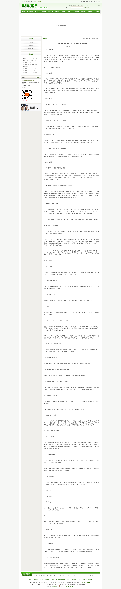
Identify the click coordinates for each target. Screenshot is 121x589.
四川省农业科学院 (89, 575)
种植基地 (77, 11)
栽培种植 (31, 45)
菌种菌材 (64, 11)
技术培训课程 (31, 48)
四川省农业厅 (80, 575)
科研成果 (44, 11)
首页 (89, 38)
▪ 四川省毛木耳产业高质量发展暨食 (29, 66)
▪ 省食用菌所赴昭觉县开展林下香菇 (29, 62)
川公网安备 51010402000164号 (67, 586)
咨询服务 (97, 11)
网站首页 (24, 11)
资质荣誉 (50, 11)
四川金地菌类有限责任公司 (73, 5)
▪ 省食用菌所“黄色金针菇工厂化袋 (29, 64)
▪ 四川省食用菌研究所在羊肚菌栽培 (29, 58)
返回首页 (83, 1)
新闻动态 (90, 11)
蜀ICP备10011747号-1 (87, 582)
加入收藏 (93, 1)
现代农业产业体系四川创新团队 (68, 575)
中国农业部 (48, 575)
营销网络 (83, 11)
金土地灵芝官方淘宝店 (39, 575)
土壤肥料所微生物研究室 (85, 5)
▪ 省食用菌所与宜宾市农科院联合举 (29, 70)
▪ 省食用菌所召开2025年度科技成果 (29, 72)
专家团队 (37, 11)
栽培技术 (70, 11)
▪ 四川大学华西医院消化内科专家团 (29, 60)
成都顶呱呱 (54, 586)
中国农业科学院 (56, 575)
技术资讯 (31, 42)
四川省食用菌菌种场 (96, 5)
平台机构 (31, 11)
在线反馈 (98, 1)
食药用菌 (57, 11)
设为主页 (88, 1)
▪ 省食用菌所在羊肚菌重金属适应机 (29, 68)
